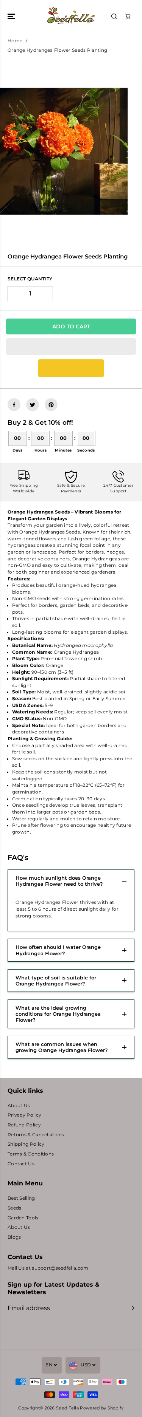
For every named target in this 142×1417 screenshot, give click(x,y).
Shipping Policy (26, 1144)
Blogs (14, 1237)
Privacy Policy (24, 1115)
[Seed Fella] (71, 16)
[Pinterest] (51, 404)
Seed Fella (67, 1408)
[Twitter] (32, 404)
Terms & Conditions (31, 1154)
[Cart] (127, 16)
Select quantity (30, 279)
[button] (12, 16)
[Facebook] (14, 404)
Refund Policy (24, 1125)
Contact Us (21, 1163)
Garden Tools (23, 1218)
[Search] (114, 16)
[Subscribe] (131, 1309)
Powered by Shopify (101, 1408)
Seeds (14, 1208)
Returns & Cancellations (36, 1134)
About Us (19, 1105)
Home (15, 40)
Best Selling (21, 1198)
